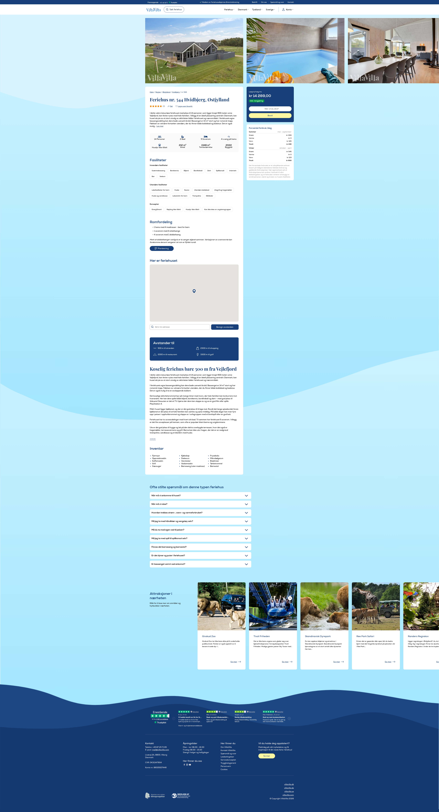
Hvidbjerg (176, 92)
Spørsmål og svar (277, 2)
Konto (289, 9)
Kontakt (291, 2)
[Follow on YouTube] (190, 765)
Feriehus (228, 9)
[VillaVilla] (152, 9)
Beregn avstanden (224, 327)
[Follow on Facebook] (184, 765)
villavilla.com (288, 795)
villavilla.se (289, 791)
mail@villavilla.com (160, 750)
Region (158, 92)
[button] (194, 291)
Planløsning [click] (163, 248)
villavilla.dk (289, 784)
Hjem (152, 92)
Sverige (269, 9)
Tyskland (256, 9)
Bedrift (254, 2)
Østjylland (166, 92)
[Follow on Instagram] (187, 765)
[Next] (237, 51)
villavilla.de (289, 788)
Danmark (242, 9)
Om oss (264, 2)
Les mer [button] (160, 126)
